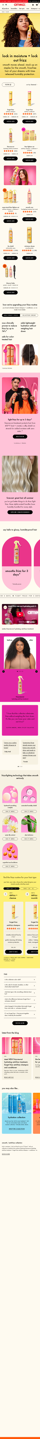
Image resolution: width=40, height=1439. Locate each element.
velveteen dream (29, 246)
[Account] (33, 5)
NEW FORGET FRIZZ (11, 315)
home (3, 11)
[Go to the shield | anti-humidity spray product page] (10, 235)
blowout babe (10, 283)
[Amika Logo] (19, 5)
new (27, 8)
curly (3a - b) (28, 888)
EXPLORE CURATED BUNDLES (20, 512)
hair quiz (21, 8)
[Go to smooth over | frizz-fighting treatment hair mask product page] (29, 196)
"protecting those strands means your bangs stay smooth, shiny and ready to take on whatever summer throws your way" (29, 750)
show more (20, 1023)
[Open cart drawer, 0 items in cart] (37, 5)
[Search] (6, 5)
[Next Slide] (36, 671)
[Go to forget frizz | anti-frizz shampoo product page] (10, 98)
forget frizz (10, 110)
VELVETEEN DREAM (29, 315)
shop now (20, 436)
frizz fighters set (29, 147)
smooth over (29, 207)
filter (7, 85)
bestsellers (14, 8)
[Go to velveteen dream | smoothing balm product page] (29, 235)
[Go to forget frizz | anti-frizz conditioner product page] (29, 98)
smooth (7, 11)
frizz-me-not (10, 147)
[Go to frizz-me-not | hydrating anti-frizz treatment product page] (10, 135)
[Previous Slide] (3, 671)
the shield (10, 246)
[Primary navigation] (3, 5)
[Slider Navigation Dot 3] (21, 766)
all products (5, 8)
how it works (10, 811)
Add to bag (13, 952)
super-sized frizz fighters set (10, 207)
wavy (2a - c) (11, 888)
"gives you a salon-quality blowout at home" (10, 745)
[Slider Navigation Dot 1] (18, 766)
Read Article (9, 1077)
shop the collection (17, 1129)
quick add (10, 121)
